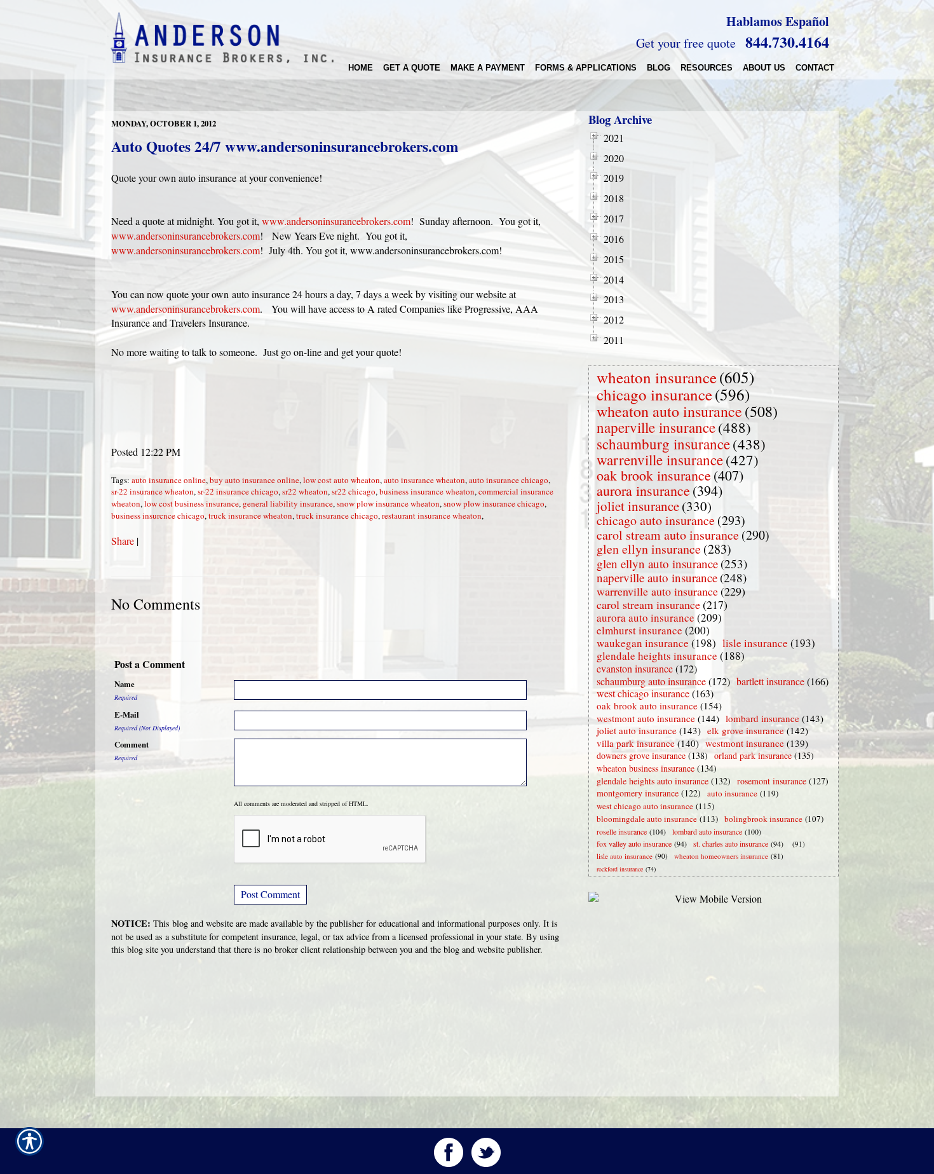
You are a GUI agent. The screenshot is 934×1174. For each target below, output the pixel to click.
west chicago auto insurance (645, 806)
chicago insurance (654, 394)
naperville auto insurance (657, 577)
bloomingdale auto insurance (647, 818)
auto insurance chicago (508, 480)
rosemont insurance (771, 781)
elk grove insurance (745, 730)
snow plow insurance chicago (494, 503)
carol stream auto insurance (668, 534)
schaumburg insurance (663, 443)
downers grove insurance (641, 755)
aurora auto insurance (645, 617)
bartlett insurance (770, 681)
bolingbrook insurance (763, 818)
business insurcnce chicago (158, 515)
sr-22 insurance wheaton (152, 491)
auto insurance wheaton (424, 480)
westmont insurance (744, 743)
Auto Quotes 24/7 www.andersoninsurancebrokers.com (284, 146)
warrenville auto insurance (657, 591)
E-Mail (126, 714)
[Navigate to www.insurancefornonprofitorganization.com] (789, 844)
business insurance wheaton (427, 491)
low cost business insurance (191, 503)
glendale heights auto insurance (652, 781)
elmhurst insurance (639, 630)
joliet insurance (638, 506)
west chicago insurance (643, 693)
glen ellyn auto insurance (657, 563)
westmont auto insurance (646, 718)
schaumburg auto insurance (651, 681)
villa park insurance (636, 743)
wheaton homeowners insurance (721, 856)
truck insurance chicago (337, 515)
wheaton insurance (657, 377)
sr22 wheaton (305, 491)
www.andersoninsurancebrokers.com (336, 221)
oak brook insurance (654, 475)
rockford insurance (620, 868)
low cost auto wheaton (341, 480)
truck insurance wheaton (250, 515)
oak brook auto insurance (647, 705)
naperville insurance (656, 427)
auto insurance (732, 793)
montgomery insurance (638, 793)
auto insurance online (169, 480)
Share (122, 540)
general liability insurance (288, 503)
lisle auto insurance (625, 856)
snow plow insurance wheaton (388, 503)
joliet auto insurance (637, 730)
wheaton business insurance (645, 768)
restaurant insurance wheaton (432, 515)
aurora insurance (643, 490)
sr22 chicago (354, 491)
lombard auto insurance (707, 831)
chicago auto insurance (656, 520)
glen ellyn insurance (649, 548)
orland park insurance (753, 755)
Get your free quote (686, 42)
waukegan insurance (643, 643)
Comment (131, 744)
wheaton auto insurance (669, 411)
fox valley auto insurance (634, 843)
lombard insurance (762, 718)
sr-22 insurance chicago (238, 491)
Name (124, 684)
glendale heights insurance (657, 655)
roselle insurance (622, 831)
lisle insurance (755, 643)
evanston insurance (635, 668)
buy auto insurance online (254, 480)
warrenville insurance (660, 459)
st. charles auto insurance (730, 843)
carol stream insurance (648, 604)
